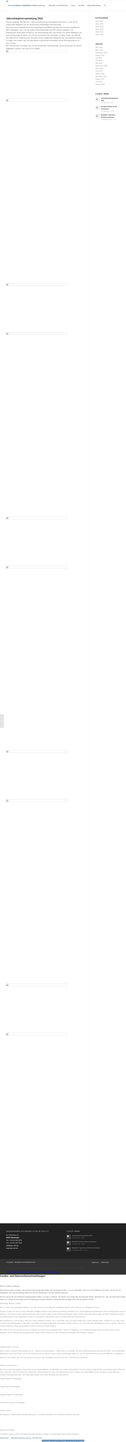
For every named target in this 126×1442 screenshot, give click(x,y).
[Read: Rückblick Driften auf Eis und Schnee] (97, 108)
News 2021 (99, 32)
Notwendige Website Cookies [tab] (10, 1303)
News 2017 (99, 21)
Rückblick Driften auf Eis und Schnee (84, 1241)
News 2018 (99, 24)
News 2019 (99, 27)
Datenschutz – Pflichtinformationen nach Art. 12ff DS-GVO (21, 1438)
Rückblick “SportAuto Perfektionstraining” (86, 1248)
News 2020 (99, 29)
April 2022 (99, 47)
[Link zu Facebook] (114, 5)
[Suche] (104, 5)
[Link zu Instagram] (118, 5)
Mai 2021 (98, 63)
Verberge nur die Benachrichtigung (36, 1272)
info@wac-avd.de (12, 1245)
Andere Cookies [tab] (5, 1410)
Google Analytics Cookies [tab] (9, 1347)
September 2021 (101, 53)
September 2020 (101, 66)
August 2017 (99, 79)
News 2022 (99, 34)
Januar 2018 (99, 74)
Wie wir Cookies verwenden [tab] (10, 1286)
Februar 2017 (100, 84)
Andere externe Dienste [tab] (8, 1365)
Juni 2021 (98, 60)
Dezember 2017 (101, 76)
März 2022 (99, 50)
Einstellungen (53, 1272)
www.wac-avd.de (12, 1248)
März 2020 (99, 68)
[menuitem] (18, 5)
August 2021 (99, 55)
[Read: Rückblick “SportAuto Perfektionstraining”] (97, 116)
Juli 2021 (98, 58)
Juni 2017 (98, 82)
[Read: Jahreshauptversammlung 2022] (97, 99)
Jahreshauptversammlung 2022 (82, 1235)
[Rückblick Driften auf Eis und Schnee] (2, 721)
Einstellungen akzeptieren (15, 1272)
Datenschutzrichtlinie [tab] (7, 1430)
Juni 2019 (98, 71)
